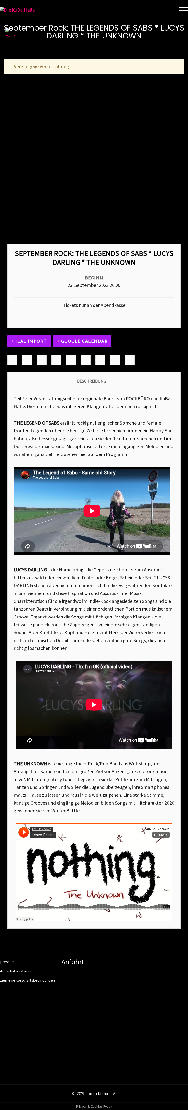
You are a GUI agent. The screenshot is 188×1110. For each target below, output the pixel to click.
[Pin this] (86, 360)
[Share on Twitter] (27, 360)
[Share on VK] (100, 360)
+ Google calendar (82, 341)
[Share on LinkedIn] (42, 360)
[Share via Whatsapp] (130, 360)
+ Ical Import (29, 341)
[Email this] (115, 360)
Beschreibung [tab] (91, 381)
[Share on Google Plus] (71, 360)
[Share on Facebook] (12, 360)
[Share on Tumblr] (56, 360)
